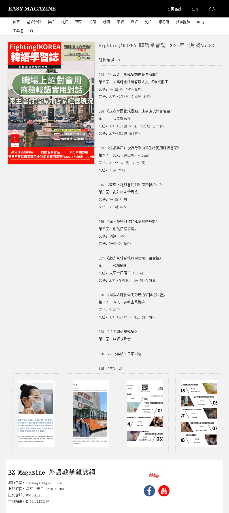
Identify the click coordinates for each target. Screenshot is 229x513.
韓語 (51, 22)
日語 (134, 22)
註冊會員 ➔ (109, 60)
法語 (65, 22)
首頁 (16, 22)
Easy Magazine (32, 9)
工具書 (18, 31)
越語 (106, 22)
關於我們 (34, 22)
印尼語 (164, 22)
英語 (148, 22)
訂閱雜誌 (175, 9)
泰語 (120, 22)
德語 (92, 22)
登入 (212, 9)
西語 (79, 22)
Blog (200, 22)
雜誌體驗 (183, 22)
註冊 (195, 9)
